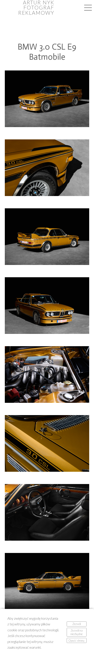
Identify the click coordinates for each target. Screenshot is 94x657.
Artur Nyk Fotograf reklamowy (36, 7)
